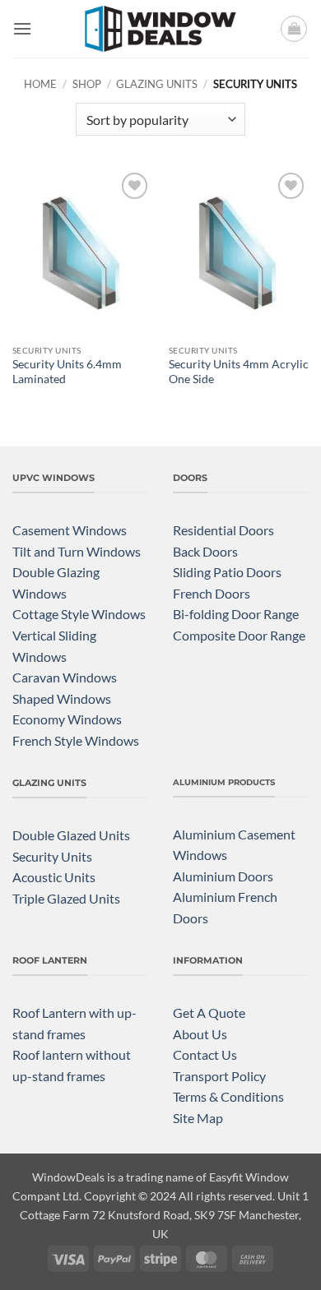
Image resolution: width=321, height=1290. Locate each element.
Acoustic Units (53, 877)
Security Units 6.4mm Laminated (67, 372)
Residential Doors (223, 530)
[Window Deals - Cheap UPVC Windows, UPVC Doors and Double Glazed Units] (160, 29)
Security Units (52, 856)
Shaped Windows (61, 698)
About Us (200, 1034)
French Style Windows (75, 740)
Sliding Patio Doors (227, 572)
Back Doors (205, 551)
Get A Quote (209, 1012)
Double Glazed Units (71, 835)
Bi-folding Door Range (236, 614)
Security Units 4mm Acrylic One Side (239, 372)
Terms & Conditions (228, 1096)
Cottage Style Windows (79, 614)
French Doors (211, 593)
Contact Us (205, 1054)
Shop (86, 83)
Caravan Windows (64, 677)
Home (40, 83)
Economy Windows (67, 719)
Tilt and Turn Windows (76, 551)
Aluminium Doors (223, 876)
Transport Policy (219, 1076)
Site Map (198, 1118)
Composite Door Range (239, 635)
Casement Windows (69, 530)
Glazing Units (157, 83)
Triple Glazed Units (66, 898)
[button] (22, 28)
